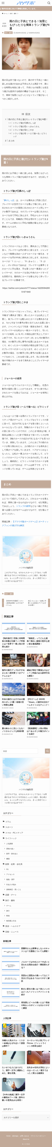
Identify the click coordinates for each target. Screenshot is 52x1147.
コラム (8, 821)
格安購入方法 (11, 920)
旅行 (8, 910)
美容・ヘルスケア (12, 926)
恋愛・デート (11, 894)
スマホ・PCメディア (14, 832)
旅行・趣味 (8, 33)
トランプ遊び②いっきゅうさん (26, 126)
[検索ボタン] (49, 3)
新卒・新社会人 (12, 853)
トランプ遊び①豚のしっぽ (24, 122)
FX (7, 869)
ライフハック (11, 838)
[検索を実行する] (47, 751)
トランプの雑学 (23, 505)
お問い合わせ (24, 1136)
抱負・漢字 (10, 879)
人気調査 (9, 843)
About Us (26, 1139)
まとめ (11, 140)
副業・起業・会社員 (13, 864)
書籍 (8, 858)
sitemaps (15, 1136)
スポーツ (9, 827)
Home (8, 1136)
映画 (8, 915)
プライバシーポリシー (38, 1136)
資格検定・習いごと (13, 889)
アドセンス (10, 874)
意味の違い (10, 848)
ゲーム (8, 905)
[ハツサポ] (26, 3)
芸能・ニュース (12, 931)
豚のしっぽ (9, 200)
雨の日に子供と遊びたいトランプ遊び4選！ (28, 119)
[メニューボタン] (3, 3)
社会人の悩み (11, 884)
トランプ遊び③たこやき (23, 129)
